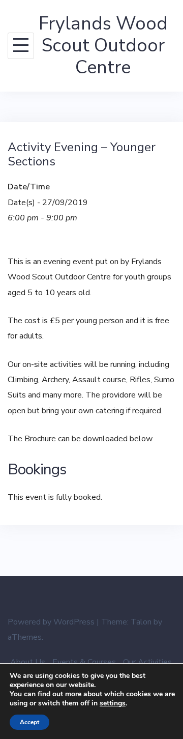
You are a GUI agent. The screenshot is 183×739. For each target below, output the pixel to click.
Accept (29, 722)
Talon (141, 622)
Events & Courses (84, 662)
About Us (27, 662)
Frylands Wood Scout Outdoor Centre (103, 45)
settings (113, 703)
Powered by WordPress (51, 622)
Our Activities (147, 662)
